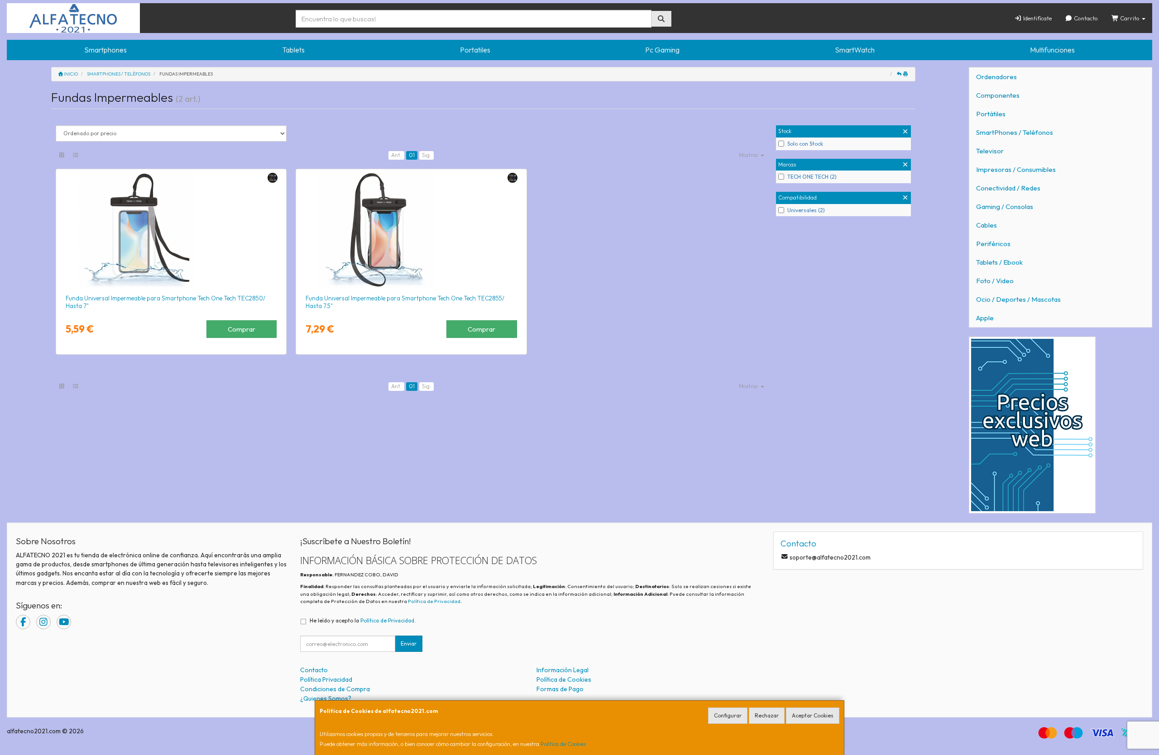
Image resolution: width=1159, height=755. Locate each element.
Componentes (998, 95)
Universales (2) (806, 210)
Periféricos (993, 243)
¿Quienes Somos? (325, 698)
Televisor (990, 151)
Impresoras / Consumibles (1016, 169)
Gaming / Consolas (1004, 206)
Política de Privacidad (434, 601)
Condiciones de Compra (335, 689)
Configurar (728, 715)
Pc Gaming (662, 49)
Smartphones (105, 49)
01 (412, 155)
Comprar (241, 329)
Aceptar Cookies (812, 715)
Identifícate (1037, 18)
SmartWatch (855, 49)
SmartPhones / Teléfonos (1014, 132)
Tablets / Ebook (999, 262)
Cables (986, 225)
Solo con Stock (805, 143)
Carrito (1130, 18)
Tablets (293, 49)
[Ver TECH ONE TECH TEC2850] (171, 230)
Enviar (409, 643)
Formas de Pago (560, 689)
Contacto (1085, 18)
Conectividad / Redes (1008, 188)
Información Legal (562, 670)
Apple (985, 317)
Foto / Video (995, 280)
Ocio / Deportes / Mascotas (1018, 299)
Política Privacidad (326, 679)
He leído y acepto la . (363, 620)
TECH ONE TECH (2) (812, 176)
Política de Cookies (563, 744)
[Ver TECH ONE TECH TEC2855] (411, 230)
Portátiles (991, 113)
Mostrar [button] (749, 155)
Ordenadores (996, 76)
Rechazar (767, 715)
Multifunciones (1052, 49)
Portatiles (475, 49)
